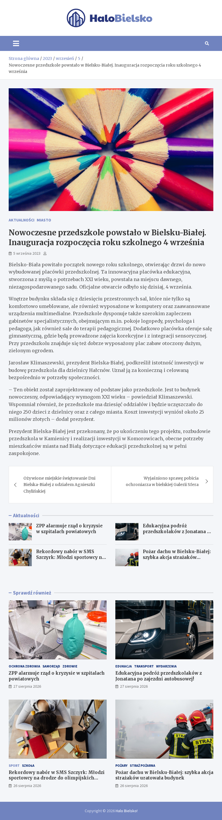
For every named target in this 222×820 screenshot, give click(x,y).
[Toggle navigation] (16, 43)
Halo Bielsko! (127, 810)
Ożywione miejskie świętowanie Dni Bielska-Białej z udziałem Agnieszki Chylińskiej (59, 485)
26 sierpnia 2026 (27, 785)
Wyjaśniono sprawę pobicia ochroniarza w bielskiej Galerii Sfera (162, 481)
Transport (144, 666)
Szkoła (28, 765)
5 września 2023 (26, 253)
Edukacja (123, 666)
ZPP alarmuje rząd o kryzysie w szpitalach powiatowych (69, 528)
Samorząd (51, 666)
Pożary (121, 765)
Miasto (44, 220)
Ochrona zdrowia (24, 666)
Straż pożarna (142, 765)
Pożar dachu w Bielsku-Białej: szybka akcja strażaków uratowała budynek (177, 557)
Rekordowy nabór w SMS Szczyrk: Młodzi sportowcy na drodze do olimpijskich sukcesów (70, 560)
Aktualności (21, 220)
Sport (14, 765)
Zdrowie (69, 666)
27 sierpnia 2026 (27, 686)
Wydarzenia (166, 666)
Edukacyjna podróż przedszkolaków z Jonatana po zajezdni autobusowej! (178, 531)
